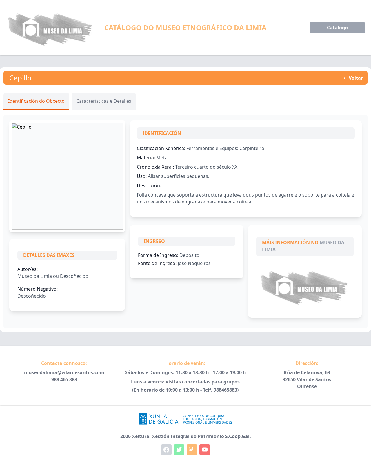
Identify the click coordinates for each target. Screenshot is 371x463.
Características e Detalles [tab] (103, 101)
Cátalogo (337, 27)
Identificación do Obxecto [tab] (36, 101)
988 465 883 (64, 379)
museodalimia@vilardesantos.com (64, 372)
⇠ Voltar (353, 78)
